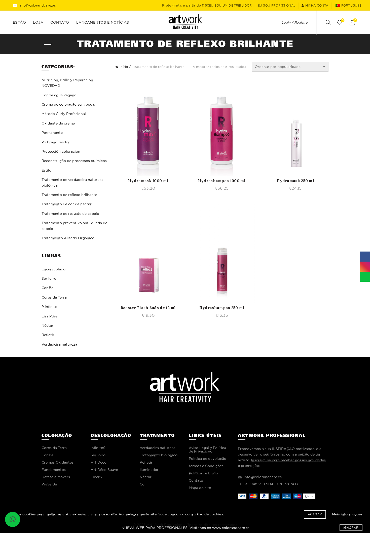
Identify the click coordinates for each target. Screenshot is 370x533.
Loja (38, 22)
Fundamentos (54, 470)
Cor (143, 484)
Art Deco (98, 462)
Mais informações (347, 514)
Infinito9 (98, 448)
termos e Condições (206, 466)
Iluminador (149, 470)
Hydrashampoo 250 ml (221, 307)
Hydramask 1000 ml (148, 180)
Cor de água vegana (59, 95)
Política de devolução (207, 459)
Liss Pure (49, 316)
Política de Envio (203, 473)
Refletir (48, 335)
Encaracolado (53, 269)
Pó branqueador (56, 142)
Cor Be (47, 288)
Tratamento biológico (158, 455)
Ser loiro (49, 278)
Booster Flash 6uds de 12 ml (148, 307)
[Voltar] (48, 44)
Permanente (52, 133)
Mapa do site (200, 488)
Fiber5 (96, 477)
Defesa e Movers (56, 477)
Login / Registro (294, 22)
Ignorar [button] (350, 527)
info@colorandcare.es (37, 5)
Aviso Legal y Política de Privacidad (207, 449)
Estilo (46, 170)
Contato (59, 22)
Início (124, 66)
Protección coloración (61, 151)
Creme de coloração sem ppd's (68, 104)
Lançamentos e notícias (102, 22)
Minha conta (316, 5)
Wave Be (49, 484)
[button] (12, 519)
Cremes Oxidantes (57, 462)
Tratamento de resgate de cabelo (70, 214)
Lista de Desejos (342, 20)
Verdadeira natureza (59, 344)
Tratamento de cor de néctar (67, 204)
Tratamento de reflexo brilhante (69, 195)
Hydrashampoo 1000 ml (222, 180)
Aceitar (315, 514)
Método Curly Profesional (64, 114)
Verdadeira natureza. (158, 448)
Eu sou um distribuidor (230, 5)
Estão (19, 22)
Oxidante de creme (58, 123)
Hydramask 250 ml (295, 180)
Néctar (47, 325)
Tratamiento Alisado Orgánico (68, 238)
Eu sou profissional (276, 5)
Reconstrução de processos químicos (74, 161)
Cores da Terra (54, 297)
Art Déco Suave (104, 470)
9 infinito (49, 307)
